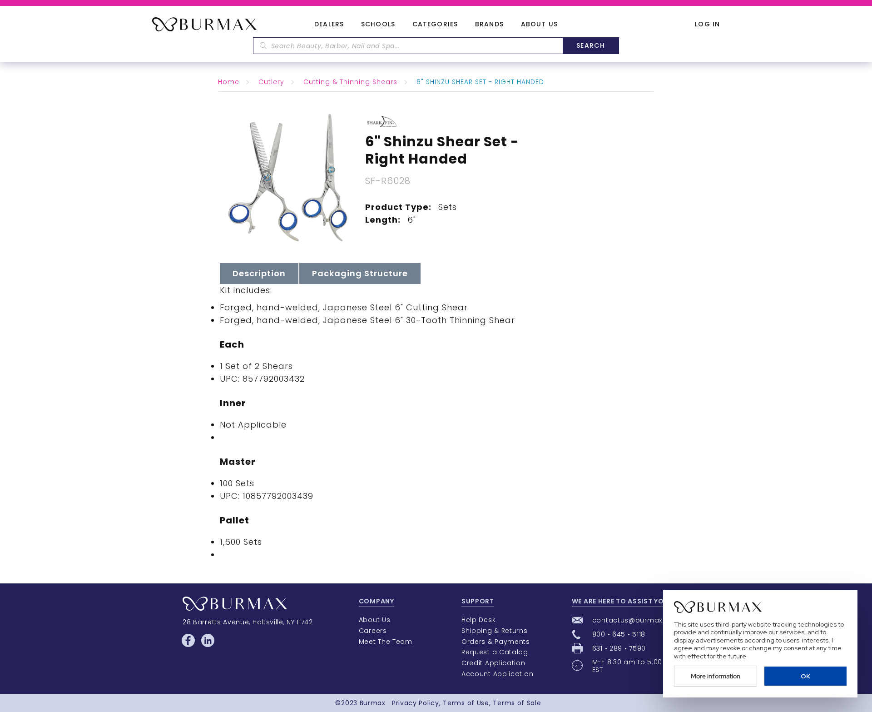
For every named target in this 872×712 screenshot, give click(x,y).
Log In (707, 24)
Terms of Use (466, 702)
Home (228, 81)
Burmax (373, 702)
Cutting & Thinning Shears (350, 81)
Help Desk (478, 619)
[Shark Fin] (382, 121)
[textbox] (408, 45)
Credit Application (493, 662)
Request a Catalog (494, 652)
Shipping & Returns (494, 630)
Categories (435, 24)
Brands (489, 24)
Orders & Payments (495, 641)
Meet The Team (385, 641)
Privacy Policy (415, 702)
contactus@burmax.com (636, 620)
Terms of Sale (517, 702)
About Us (539, 24)
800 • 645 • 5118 (618, 634)
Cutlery (271, 81)
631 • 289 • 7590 (619, 648)
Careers (373, 630)
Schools (378, 24)
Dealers (329, 24)
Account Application (497, 673)
